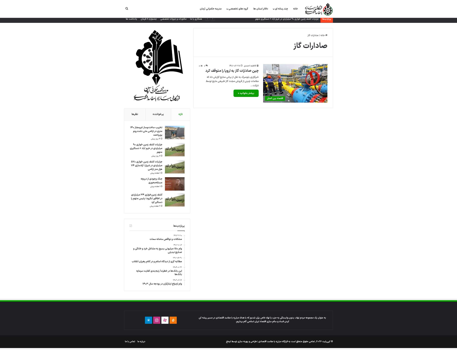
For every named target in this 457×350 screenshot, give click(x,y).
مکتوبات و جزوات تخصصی (173, 19)
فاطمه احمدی (250, 65)
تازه (181, 114)
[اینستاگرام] (156, 320)
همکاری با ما (196, 19)
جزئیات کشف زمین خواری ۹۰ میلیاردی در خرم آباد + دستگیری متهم (287, 19)
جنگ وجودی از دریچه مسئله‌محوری (151, 181)
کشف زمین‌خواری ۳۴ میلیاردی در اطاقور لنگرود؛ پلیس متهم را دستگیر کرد (146, 198)
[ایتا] (173, 320)
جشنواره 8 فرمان (149, 19)
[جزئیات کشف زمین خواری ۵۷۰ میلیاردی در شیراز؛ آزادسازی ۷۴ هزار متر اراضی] (175, 166)
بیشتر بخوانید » (246, 93)
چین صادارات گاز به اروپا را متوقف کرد (232, 71)
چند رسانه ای (281, 9)
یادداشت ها (131, 19)
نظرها (135, 114)
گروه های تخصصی (238, 9)
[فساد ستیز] (318, 9)
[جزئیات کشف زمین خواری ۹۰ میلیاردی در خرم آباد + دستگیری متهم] (175, 149)
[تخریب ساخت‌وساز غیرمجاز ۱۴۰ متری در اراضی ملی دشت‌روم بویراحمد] (175, 132)
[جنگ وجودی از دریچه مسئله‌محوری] (175, 184)
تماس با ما (130, 341)
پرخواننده (158, 114)
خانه (295, 9)
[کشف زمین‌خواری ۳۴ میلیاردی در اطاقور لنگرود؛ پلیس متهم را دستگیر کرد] (175, 200)
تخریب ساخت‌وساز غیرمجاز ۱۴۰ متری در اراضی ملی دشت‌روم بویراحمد (146, 131)
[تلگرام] (148, 320)
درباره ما (141, 341)
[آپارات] (165, 320)
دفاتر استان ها (260, 9)
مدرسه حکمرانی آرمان (211, 9)
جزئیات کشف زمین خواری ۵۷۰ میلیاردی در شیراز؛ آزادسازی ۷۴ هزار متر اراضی (146, 165)
